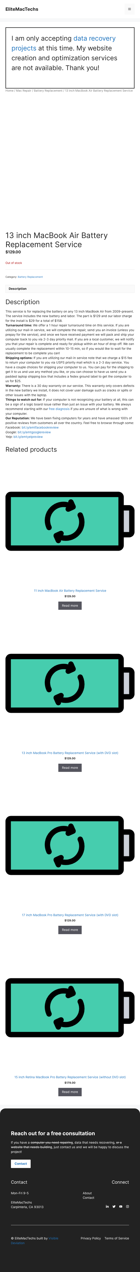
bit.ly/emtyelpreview (28, 437)
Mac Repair (23, 90)
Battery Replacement (48, 90)
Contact (21, 1163)
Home (9, 90)
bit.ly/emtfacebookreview (40, 427)
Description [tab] (18, 288)
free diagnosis (59, 409)
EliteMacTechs (21, 9)
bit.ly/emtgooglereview (34, 432)
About (87, 1193)
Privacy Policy (91, 1238)
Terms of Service (116, 1238)
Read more (70, 605)
